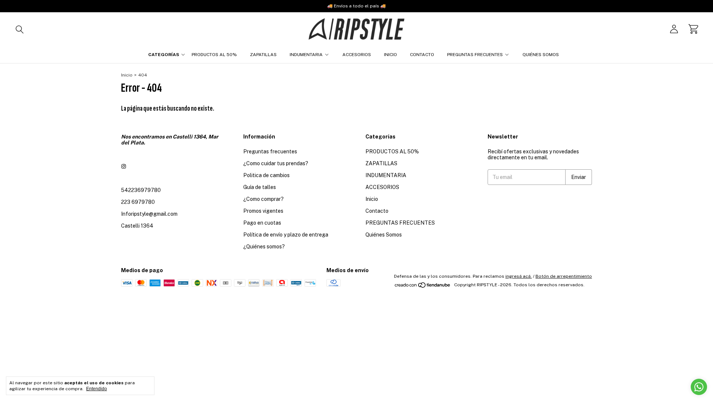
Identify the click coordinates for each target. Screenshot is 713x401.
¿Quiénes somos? (264, 247)
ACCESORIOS (356, 54)
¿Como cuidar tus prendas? (275, 163)
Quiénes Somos (540, 54)
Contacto (422, 54)
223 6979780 (138, 202)
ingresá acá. (518, 276)
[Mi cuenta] (674, 29)
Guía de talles (259, 187)
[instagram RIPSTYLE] (123, 166)
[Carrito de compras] (693, 29)
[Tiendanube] (423, 286)
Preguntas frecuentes (270, 151)
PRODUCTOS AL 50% (214, 54)
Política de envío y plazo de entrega (285, 235)
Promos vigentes (263, 211)
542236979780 (141, 190)
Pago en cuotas (262, 223)
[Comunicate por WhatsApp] (699, 387)
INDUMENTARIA (306, 54)
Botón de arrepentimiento (563, 276)
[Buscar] (20, 29)
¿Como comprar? (263, 199)
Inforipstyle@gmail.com (149, 214)
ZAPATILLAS (263, 54)
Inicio (390, 54)
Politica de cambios (266, 175)
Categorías (163, 54)
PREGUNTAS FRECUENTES (475, 54)
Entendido (96, 388)
